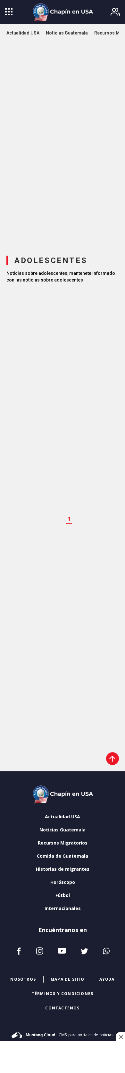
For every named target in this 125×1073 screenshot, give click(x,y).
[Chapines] (62, 12)
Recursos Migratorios (63, 843)
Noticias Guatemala (62, 830)
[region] (62, 148)
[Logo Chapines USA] (62, 795)
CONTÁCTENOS (62, 1008)
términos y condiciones (62, 993)
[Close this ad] (120, 1036)
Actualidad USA (62, 817)
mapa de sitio (68, 979)
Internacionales (63, 908)
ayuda (107, 979)
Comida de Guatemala (62, 856)
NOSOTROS (23, 979)
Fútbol (62, 895)
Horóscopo (62, 882)
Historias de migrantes (62, 869)
